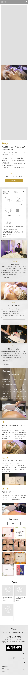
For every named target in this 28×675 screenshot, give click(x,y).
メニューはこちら (14, 180)
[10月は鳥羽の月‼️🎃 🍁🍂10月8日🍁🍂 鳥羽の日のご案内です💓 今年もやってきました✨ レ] (20, 558)
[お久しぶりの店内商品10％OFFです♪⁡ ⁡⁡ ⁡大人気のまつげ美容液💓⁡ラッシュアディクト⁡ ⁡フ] (8, 533)
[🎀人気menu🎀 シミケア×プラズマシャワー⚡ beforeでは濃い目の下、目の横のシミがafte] (20, 545)
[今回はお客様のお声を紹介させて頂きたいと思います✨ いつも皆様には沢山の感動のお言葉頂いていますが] (8, 570)
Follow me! (14, 523)
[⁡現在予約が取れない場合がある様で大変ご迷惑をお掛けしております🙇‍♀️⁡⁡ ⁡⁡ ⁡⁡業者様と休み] (20, 533)
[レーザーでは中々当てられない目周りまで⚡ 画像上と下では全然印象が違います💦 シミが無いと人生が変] (8, 558)
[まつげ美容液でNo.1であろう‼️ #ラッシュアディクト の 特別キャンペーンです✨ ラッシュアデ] (20, 570)
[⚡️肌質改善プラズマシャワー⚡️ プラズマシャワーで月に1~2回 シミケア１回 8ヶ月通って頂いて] (8, 545)
